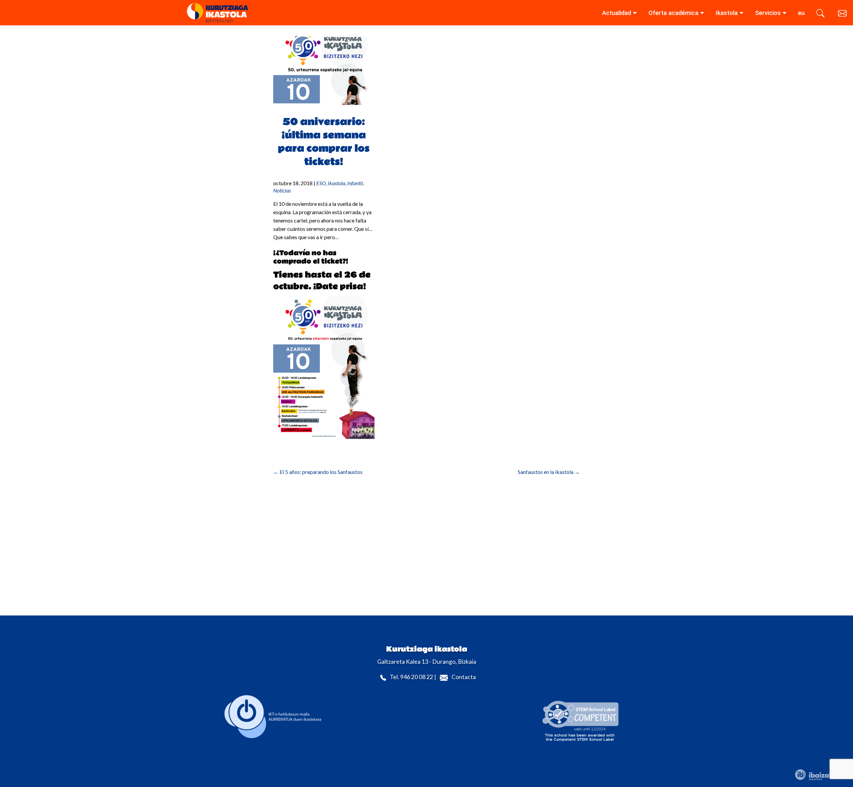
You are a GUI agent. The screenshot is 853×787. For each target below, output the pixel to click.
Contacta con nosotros (843, 14)
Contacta (463, 677)
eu (801, 12)
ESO (321, 183)
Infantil (355, 183)
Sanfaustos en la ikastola (549, 472)
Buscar (821, 14)
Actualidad (616, 12)
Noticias (282, 190)
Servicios (768, 12)
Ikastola (727, 12)
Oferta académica (673, 12)
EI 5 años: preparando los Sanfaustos (318, 472)
